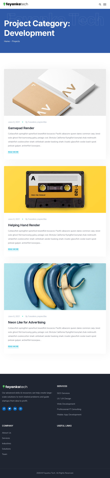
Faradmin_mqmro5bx (37, 122)
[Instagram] (21, 409)
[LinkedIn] (15, 409)
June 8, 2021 (14, 122)
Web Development (66, 403)
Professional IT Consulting (69, 409)
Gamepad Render (21, 128)
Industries (6, 443)
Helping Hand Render (24, 225)
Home (7, 41)
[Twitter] (10, 409)
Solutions (6, 448)
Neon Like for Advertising (26, 322)
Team (4, 454)
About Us (6, 432)
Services (6, 438)
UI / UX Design (64, 398)
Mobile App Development (69, 414)
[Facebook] (4, 409)
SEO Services (63, 393)
